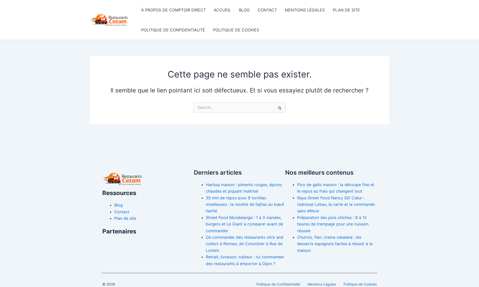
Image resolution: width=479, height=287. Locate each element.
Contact (267, 9)
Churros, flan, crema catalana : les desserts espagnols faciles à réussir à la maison (334, 244)
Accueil (222, 9)
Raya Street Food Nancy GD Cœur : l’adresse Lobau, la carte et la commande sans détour (336, 204)
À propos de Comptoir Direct (173, 9)
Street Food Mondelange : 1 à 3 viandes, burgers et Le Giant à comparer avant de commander (244, 224)
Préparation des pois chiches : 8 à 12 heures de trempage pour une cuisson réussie (332, 224)
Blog (244, 9)
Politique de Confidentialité (173, 29)
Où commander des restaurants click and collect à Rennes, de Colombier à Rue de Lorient (244, 244)
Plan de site (346, 9)
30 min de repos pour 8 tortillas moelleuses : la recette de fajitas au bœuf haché (245, 204)
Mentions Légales (305, 9)
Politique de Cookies (236, 29)
